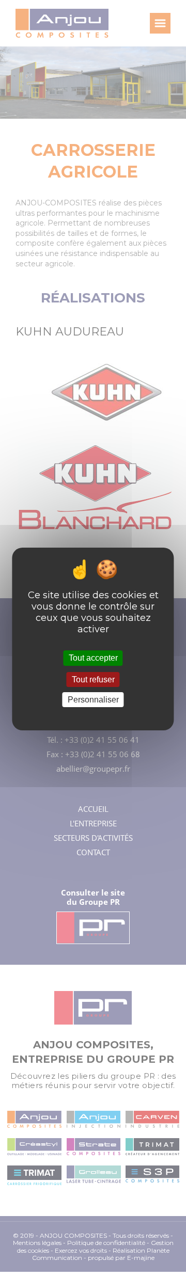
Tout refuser (93, 679)
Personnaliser (93, 699)
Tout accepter (93, 657)
